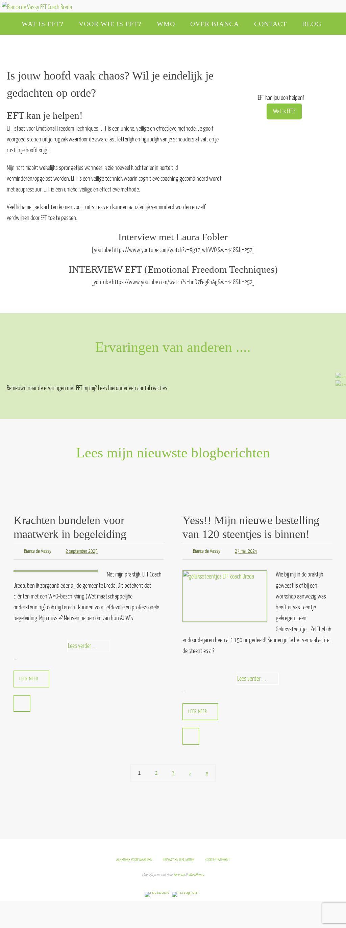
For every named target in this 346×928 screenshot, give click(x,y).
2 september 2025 (82, 550)
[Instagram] (338, 383)
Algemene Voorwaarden (134, 858)
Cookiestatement (217, 858)
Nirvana (179, 873)
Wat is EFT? (284, 111)
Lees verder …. (88, 645)
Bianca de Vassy (37, 550)
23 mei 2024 (246, 550)
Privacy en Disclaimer (179, 858)
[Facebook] (338, 375)
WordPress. (196, 873)
